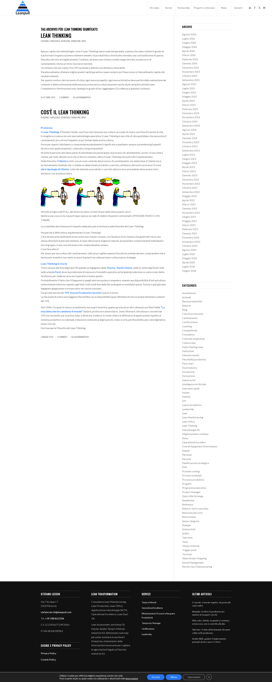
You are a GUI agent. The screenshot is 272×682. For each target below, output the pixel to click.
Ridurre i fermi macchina (195, 508)
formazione (76, 41)
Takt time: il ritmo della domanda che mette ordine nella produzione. (211, 631)
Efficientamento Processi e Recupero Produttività (158, 615)
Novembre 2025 (191, 71)
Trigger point (189, 549)
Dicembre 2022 (190, 179)
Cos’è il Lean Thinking (65, 112)
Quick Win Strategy (192, 496)
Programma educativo (194, 487)
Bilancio (186, 305)
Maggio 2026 (189, 46)
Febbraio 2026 (190, 59)
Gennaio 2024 (189, 138)
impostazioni (132, 678)
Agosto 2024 (189, 129)
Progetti (186, 483)
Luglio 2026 (188, 38)
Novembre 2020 (191, 241)
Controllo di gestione (193, 338)
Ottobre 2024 (189, 121)
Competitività (189, 330)
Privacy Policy (48, 653)
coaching (45, 41)
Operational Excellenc (194, 442)
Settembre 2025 (191, 79)
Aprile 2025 (188, 100)
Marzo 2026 (189, 55)
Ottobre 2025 (189, 75)
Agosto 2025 (189, 84)
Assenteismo (189, 292)
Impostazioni (194, 677)
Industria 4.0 (189, 380)
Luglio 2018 (188, 266)
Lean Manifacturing (192, 417)
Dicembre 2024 (190, 113)
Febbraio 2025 (190, 109)
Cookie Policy (48, 659)
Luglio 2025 (188, 88)
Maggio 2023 (189, 162)
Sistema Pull (188, 529)
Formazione (188, 375)
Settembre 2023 (191, 150)
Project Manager (191, 492)
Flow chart (188, 363)
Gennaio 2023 (189, 175)
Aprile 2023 (188, 166)
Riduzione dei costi (192, 512)
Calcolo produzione (192, 313)
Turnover (187, 554)
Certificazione (190, 322)
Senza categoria (190, 521)
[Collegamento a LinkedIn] (250, 7)
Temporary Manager (151, 623)
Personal (187, 454)
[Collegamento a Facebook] (254, 7)
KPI (184, 400)
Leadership (188, 409)
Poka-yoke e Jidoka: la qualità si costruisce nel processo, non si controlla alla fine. (211, 622)
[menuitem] (154, 8)
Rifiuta (173, 677)
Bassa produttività (192, 301)
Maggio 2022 (189, 195)
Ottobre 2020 (189, 245)
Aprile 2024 (188, 133)
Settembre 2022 (191, 191)
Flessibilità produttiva (194, 359)
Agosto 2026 (189, 34)
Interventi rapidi (190, 388)
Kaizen (186, 392)
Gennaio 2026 (189, 63)
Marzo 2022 (189, 204)
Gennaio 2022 (189, 208)
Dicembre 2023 (190, 142)
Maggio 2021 (189, 220)
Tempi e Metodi (190, 545)
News (84, 41)
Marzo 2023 (189, 171)
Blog (184, 309)
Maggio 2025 (189, 96)
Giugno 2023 (189, 158)
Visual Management (193, 562)
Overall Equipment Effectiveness (199, 446)
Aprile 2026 (188, 50)
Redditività (188, 500)
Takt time (187, 537)
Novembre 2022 (191, 183)
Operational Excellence (152, 608)
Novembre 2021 (191, 212)
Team (185, 541)
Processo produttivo (193, 479)
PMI (184, 467)
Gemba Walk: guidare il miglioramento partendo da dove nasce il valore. (209, 640)
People (186, 450)
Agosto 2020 (189, 249)
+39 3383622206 (54, 618)
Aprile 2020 (188, 262)
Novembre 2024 (191, 117)
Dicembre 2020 (190, 237)
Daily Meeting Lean (192, 346)
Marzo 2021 (189, 225)
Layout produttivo (192, 404)
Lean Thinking (56, 35)
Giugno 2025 (189, 92)
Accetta (156, 677)
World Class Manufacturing (197, 566)
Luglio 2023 (188, 154)
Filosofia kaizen (190, 355)
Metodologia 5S (191, 429)
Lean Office (188, 421)
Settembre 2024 (191, 125)
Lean (184, 413)
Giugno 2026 (189, 42)
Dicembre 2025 (190, 67)
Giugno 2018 (189, 270)
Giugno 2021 (189, 216)
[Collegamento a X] (259, 7)
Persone (186, 458)
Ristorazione (189, 516)
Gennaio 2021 (189, 233)
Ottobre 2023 (189, 146)
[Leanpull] (23, 8)
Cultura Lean (189, 342)
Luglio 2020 (188, 254)
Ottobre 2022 (189, 187)
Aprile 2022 (188, 200)
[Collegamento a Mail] (264, 7)
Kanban (186, 396)
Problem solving (191, 471)
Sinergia (186, 525)
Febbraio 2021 (190, 229)
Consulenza (55, 41)
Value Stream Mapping (194, 558)
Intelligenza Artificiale (194, 384)
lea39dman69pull (83, 97)
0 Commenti (64, 97)
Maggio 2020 (189, 258)
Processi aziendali (191, 475)
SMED (185, 533)
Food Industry (189, 367)
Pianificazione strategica (195, 462)
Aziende (186, 297)
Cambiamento (190, 317)
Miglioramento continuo (195, 433)
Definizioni (65, 41)
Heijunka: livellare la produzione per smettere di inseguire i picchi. (208, 613)
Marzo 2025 (189, 104)
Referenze (187, 504)
